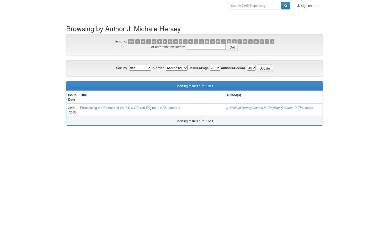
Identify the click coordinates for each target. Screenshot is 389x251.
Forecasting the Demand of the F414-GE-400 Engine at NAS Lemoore (130, 107)
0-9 (131, 41)
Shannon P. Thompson (297, 107)
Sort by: (122, 68)
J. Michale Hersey (239, 107)
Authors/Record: (233, 68)
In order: (158, 68)
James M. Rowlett (266, 107)
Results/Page (198, 68)
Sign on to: (308, 5)
